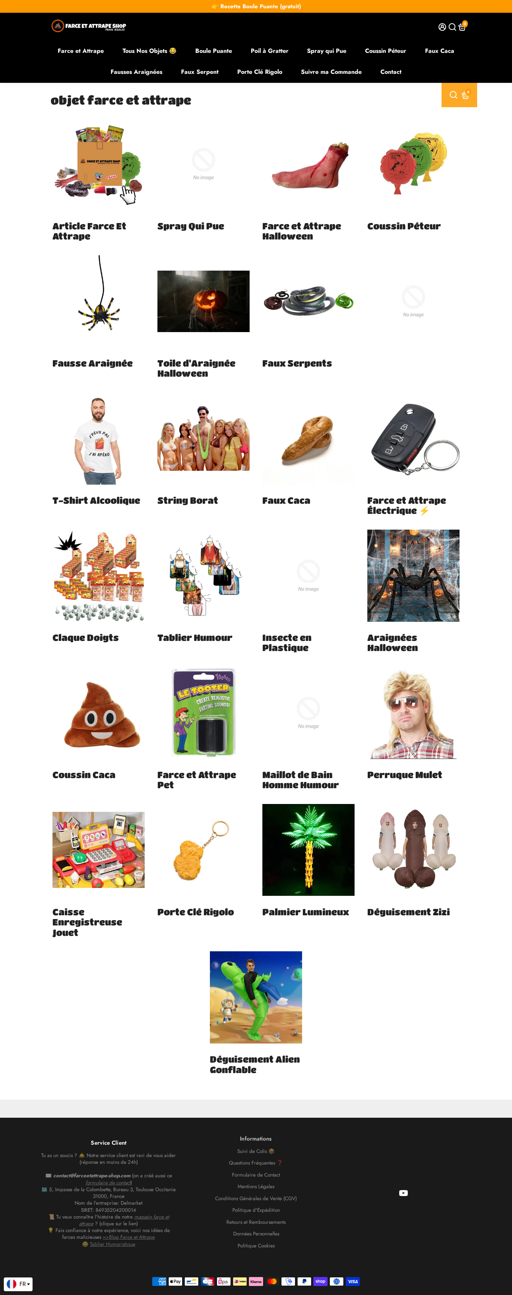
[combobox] (18, 1284)
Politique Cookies (256, 1246)
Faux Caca (439, 50)
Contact (390, 71)
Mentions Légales (256, 1187)
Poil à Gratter (270, 50)
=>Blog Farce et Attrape (129, 1237)
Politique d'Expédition (256, 1210)
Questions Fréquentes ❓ (256, 1163)
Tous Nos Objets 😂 (150, 50)
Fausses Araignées (136, 71)
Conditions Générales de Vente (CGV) (256, 1199)
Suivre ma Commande (331, 71)
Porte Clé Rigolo (259, 71)
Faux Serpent (200, 71)
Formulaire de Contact (256, 1175)
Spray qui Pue (326, 50)
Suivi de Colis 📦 (256, 1151)
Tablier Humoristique (112, 1244)
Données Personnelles (256, 1234)
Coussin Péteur (385, 50)
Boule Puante (213, 50)
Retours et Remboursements (256, 1222)
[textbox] (18, 1284)
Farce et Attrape (81, 50)
